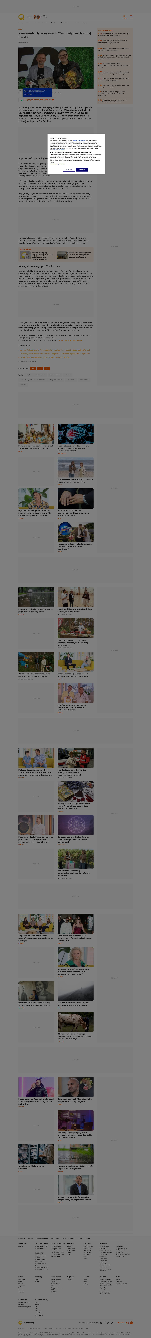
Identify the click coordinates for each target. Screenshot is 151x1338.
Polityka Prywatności (59, 149)
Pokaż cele (69, 169)
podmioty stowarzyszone (79, 140)
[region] (76, 154)
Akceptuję (82, 169)
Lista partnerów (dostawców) (57, 164)
